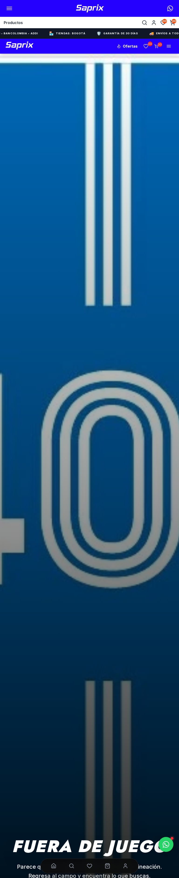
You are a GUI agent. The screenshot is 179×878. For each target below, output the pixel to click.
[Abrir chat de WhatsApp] (165, 844)
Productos (13, 22)
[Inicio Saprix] (90, 8)
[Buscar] (144, 22)
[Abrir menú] (9, 8)
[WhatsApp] (170, 8)
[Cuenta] (154, 22)
